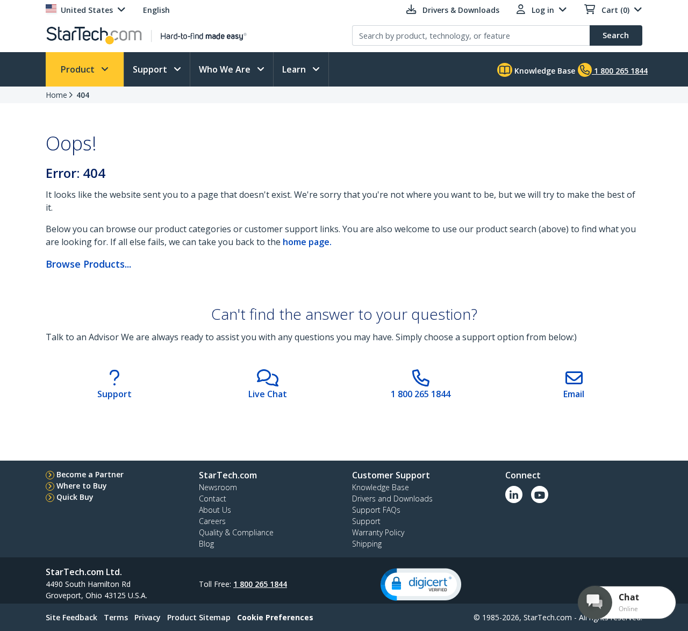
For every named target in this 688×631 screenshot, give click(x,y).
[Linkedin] (513, 494)
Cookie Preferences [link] (275, 617)
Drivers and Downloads (392, 498)
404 (82, 95)
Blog (206, 544)
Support (151, 69)
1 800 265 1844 (260, 584)
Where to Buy (81, 486)
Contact (212, 498)
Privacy (147, 617)
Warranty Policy (378, 532)
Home (56, 95)
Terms (116, 617)
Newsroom (218, 487)
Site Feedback (71, 617)
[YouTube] (539, 494)
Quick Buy (75, 497)
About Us (215, 510)
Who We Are (226, 69)
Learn (295, 69)
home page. (307, 242)
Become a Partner (90, 474)
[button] (421, 584)
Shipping (367, 544)
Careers (212, 521)
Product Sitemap (199, 617)
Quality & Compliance (236, 532)
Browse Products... (88, 263)
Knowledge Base (543, 71)
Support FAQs (376, 510)
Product (79, 69)
